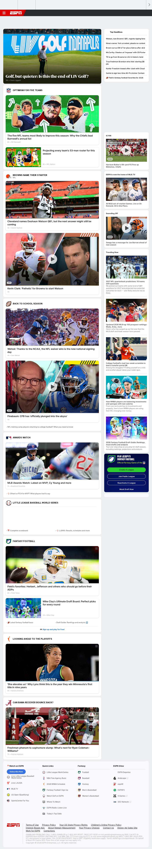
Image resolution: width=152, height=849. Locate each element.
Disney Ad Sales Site (127, 828)
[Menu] (4, 13)
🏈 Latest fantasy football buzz (20, 622)
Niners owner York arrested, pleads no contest (125, 43)
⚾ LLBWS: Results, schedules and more (73, 530)
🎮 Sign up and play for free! (52, 629)
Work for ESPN (33, 830)
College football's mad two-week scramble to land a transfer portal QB (125, 364)
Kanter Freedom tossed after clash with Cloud (125, 68)
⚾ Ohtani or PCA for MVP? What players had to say (28, 493)
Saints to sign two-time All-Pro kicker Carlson (125, 73)
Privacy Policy (49, 825)
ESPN (16, 13)
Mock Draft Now (126, 489)
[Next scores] (149, 5)
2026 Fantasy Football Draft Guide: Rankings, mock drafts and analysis (125, 443)
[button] (142, 13)
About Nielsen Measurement (61, 828)
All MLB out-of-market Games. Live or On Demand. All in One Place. (124, 205)
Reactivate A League (127, 483)
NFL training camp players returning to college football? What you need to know (40, 427)
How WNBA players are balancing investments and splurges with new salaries (126, 402)
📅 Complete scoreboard (17, 530)
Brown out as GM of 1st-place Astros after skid (125, 48)
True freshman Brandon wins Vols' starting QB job (125, 62)
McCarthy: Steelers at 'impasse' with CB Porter (125, 52)
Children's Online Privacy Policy (106, 825)
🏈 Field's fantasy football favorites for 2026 (124, 78)
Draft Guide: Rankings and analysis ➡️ (72, 622)
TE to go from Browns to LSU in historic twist (124, 57)
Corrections (49, 830)
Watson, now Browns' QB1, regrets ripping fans (125, 39)
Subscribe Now (16, 772)
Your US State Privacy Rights (73, 825)
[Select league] (9, 5)
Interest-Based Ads (35, 828)
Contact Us (108, 828)
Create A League (126, 470)
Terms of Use (32, 825)
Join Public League (126, 476)
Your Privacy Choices (89, 828)
